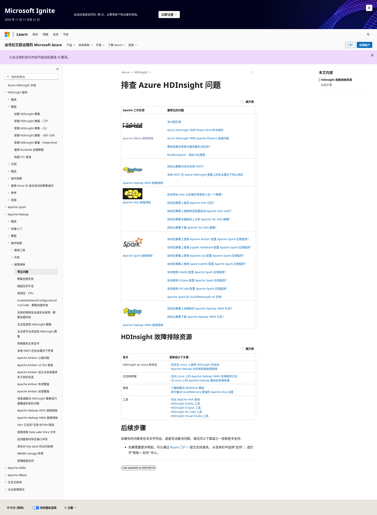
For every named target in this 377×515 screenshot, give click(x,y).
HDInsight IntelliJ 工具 (185, 403)
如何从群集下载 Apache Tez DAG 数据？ (192, 227)
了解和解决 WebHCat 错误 (187, 388)
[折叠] (57, 69)
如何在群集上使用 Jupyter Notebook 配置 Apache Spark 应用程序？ (210, 247)
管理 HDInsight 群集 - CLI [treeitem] (30, 128)
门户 (350, 45)
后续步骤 (326, 85)
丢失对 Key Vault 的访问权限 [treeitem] (35, 446)
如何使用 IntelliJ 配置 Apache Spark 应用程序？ (197, 272)
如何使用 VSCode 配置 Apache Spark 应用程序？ (198, 288)
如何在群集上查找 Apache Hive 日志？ (191, 203)
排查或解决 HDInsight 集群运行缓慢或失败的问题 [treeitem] (37, 401)
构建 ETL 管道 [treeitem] (22, 157)
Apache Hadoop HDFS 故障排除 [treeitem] (37, 410)
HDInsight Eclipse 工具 (186, 407)
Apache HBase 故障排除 (138, 138)
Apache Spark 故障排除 (138, 255)
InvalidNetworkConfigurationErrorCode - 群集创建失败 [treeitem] (37, 302)
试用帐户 (364, 45)
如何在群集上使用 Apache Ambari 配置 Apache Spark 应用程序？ (208, 239)
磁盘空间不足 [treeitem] (25, 286)
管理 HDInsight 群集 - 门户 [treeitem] (31, 121)
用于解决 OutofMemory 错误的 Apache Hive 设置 (202, 392)
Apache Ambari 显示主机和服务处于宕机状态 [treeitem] (37, 374)
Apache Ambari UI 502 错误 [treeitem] (35, 365)
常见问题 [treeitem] (22, 272)
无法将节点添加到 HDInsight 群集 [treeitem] (37, 334)
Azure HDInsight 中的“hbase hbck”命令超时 (195, 130)
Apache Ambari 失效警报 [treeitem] (33, 384)
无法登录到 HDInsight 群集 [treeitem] (34, 324)
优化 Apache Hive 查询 (185, 399)
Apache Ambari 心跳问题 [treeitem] (33, 358)
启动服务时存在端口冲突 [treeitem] (32, 439)
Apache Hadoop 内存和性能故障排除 (194, 369)
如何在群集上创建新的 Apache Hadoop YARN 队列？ (200, 308)
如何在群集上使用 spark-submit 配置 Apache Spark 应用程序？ (207, 264)
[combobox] (31, 76)
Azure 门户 (178, 447)
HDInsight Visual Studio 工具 (190, 416)
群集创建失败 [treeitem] (25, 279)
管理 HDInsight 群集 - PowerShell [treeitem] (35, 142)
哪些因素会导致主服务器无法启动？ (189, 146)
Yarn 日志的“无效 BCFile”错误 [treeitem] (35, 425)
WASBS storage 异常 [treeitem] (30, 453)
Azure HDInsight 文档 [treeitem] (22, 85)
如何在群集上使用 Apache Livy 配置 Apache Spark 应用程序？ (206, 255)
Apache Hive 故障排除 (137, 202)
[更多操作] (252, 72)
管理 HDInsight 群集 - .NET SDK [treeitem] (34, 135)
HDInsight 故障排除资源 (336, 80)
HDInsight (140, 72)
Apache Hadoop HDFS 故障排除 (143, 183)
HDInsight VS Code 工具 (186, 412)
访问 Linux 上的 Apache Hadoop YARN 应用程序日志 (204, 376)
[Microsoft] (7, 34)
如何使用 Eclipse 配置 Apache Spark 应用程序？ (197, 280)
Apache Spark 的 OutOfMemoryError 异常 (194, 297)
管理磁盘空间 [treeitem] (25, 461)
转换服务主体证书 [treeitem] (28, 343)
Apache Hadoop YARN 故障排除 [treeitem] (37, 418)
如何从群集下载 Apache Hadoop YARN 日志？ (196, 317)
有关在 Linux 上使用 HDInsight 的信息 (195, 364)
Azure (125, 72)
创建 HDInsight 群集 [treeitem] (27, 114)
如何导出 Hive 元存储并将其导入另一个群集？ (195, 194)
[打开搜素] (368, 34)
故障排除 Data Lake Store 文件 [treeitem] (36, 432)
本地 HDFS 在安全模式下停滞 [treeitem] (35, 351)
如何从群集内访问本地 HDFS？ (186, 166)
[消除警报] (369, 8)
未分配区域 (174, 122)
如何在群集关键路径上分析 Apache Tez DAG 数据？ (199, 219)
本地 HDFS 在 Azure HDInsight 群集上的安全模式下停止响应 (205, 174)
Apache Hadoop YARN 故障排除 (143, 325)
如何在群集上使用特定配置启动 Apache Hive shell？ (200, 211)
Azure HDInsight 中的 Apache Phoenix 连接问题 (198, 138)
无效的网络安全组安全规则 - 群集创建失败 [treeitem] (36, 314)
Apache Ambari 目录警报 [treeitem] (33, 391)
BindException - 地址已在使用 (186, 155)
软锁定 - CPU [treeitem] (25, 293)
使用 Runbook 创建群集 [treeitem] (29, 149)
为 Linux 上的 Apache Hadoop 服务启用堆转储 (200, 380)
